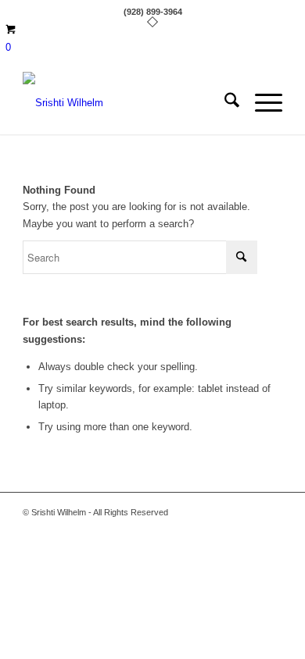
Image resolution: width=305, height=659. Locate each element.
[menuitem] (224, 103)
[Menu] (260, 103)
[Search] (224, 103)
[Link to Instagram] (270, 512)
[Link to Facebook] (247, 512)
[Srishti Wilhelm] (126, 103)
